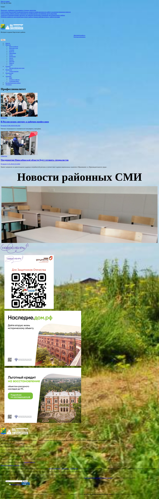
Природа (11, 63)
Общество (8, 45)
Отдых (11, 55)
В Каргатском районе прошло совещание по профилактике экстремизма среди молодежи (29, 13)
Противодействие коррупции (16, 68)
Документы (9, 84)
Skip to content (5, 1)
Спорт (11, 64)
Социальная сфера (14, 81)
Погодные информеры (79, 37)
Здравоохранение (13, 71)
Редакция (4, 125)
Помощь (11, 59)
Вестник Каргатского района (13, 83)
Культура (11, 51)
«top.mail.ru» (65, 468)
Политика (8, 66)
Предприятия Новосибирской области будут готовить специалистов (35, 160)
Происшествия (9, 73)
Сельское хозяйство (14, 79)
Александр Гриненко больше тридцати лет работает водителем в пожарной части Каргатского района (33, 15)
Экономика (8, 76)
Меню (3, 40)
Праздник (11, 61)
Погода (11, 58)
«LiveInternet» (74, 468)
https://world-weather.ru (79, 35)
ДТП (10, 74)
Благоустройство (13, 46)
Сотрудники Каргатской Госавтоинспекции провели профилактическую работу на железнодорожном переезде (36, 12)
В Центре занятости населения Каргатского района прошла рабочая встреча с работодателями (30, 17)
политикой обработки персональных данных (98, 478)
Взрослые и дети (13, 48)
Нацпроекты (9, 69)
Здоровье (11, 50)
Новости (8, 43)
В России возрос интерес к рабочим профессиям (25, 121)
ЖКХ (10, 78)
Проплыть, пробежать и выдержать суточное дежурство (18, 10)
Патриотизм (12, 56)
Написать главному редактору (10, 465)
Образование (12, 53)
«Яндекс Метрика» (54, 468)
